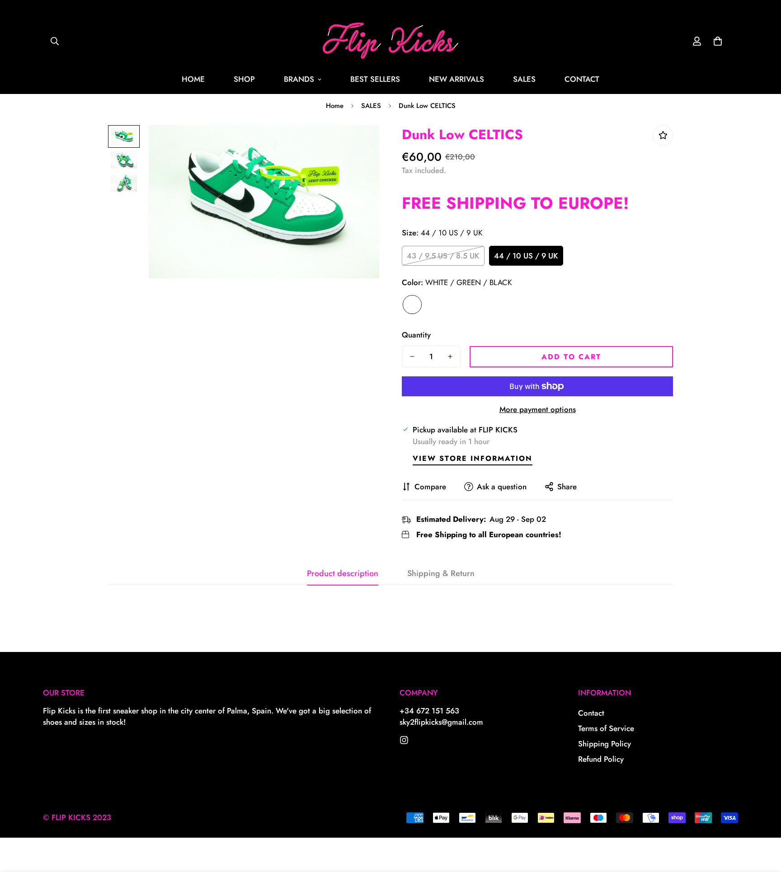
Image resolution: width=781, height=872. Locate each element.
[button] (717, 41)
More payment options (537, 409)
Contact (591, 713)
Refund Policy (601, 759)
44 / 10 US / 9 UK (526, 255)
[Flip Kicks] (404, 740)
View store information (472, 458)
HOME (193, 79)
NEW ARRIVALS (456, 79)
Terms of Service (606, 728)
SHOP (244, 79)
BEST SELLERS (375, 79)
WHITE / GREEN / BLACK (412, 304)
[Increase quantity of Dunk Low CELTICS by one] (450, 356)
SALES (524, 79)
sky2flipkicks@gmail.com (441, 722)
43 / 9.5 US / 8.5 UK (443, 255)
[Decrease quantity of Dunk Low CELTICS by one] (412, 356)
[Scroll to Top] (763, 822)
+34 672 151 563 (429, 710)
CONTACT (582, 79)
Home (334, 106)
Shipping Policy (604, 743)
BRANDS (299, 79)
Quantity (416, 334)
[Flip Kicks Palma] (390, 41)
